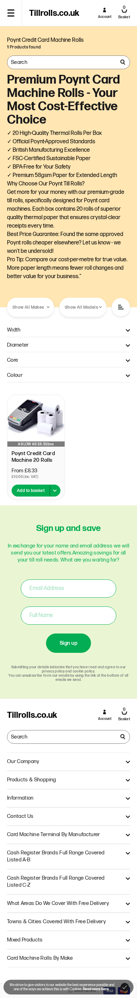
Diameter (18, 345)
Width (14, 330)
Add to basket (31, 490)
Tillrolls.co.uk (54, 13)
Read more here (96, 989)
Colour (14, 375)
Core (12, 360)
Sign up (68, 643)
